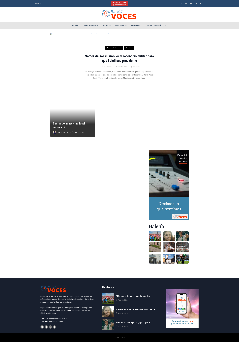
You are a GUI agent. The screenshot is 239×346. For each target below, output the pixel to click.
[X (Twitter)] (186, 3)
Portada (74, 25)
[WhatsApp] (200, 3)
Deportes (107, 25)
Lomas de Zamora (90, 25)
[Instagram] (191, 3)
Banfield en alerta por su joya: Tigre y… (133, 322)
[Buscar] (204, 3)
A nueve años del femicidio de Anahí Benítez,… (137, 309)
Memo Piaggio (107, 67)
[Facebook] (181, 3)
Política (129, 48)
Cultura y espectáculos (155, 25)
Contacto (37, 3)
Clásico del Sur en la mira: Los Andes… (133, 296)
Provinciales (120, 25)
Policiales (135, 25)
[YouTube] (196, 3)
